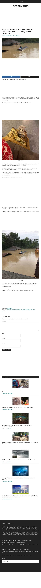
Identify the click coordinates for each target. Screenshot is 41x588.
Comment (4, 321)
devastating (14, 309)
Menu (21, 1)
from (21, 309)
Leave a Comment (16, 35)
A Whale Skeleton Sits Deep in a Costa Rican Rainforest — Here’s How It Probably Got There (17, 540)
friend (19, 309)
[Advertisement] (20, 20)
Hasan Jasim (20, 5)
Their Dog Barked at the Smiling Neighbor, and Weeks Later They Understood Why (15, 549)
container (9, 309)
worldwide (3, 310)
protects (26, 309)
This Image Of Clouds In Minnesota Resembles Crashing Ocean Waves (19, 459)
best (7, 309)
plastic (24, 309)
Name (3, 333)
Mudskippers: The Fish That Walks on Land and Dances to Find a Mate (13, 542)
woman (34, 309)
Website (3, 343)
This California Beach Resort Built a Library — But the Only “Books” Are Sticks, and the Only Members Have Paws (20, 544)
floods (17, 309)
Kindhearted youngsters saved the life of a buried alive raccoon (18, 407)
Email (3, 338)
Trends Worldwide (9, 308)
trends (29, 309)
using (31, 309)
